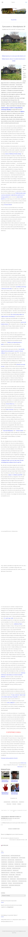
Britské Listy (15, 801)
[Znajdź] (26, 2)
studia (4, 881)
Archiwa (3, 892)
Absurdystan (7, 801)
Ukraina (4, 883)
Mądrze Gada (5, 872)
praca (18, 874)
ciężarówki (14, 857)
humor (10, 864)
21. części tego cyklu (8, 618)
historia (4, 864)
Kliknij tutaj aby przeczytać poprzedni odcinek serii (13, 56)
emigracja (18, 859)
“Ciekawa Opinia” (19, 430)
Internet (17, 864)
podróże (19, 872)
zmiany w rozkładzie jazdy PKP (15, 474)
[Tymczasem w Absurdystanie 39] (13, 41)
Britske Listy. (23, 762)
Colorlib (16, 931)
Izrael (23, 864)
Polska (14, 804)
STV (9, 881)
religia (10, 876)
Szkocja (14, 881)
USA (10, 883)
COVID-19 (22, 857)
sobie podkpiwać (11, 702)
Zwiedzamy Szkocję (14, 885)
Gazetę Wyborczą (10, 403)
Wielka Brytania (18, 883)
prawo (19, 804)
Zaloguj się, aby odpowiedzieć (14, 818)
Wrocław (5, 885)
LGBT (3, 868)
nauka (13, 872)
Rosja (16, 876)
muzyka (15, 870)
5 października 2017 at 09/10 (6, 819)
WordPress (14, 932)
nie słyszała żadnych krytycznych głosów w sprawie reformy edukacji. (12, 351)
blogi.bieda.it (10, 907)
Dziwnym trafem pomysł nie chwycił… (9, 758)
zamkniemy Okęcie (18, 624)
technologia (22, 881)
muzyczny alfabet (7, 870)
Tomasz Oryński (21, 29)
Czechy (4, 859)
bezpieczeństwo (15, 855)
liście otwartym (9, 409)
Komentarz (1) (13, 798)
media (9, 868)
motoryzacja (16, 868)
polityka (9, 804)
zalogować (8, 834)
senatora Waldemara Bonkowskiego (13, 153)
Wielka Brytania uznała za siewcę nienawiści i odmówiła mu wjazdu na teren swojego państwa (13, 195)
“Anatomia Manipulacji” (8, 430)
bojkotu (22, 111)
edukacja (21, 801)
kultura (11, 866)
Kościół (4, 866)
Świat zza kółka (6, 887)
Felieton (13, 19)
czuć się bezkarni (8, 204)
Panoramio (20, 766)
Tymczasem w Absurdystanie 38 (10, 838)
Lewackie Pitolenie (20, 866)
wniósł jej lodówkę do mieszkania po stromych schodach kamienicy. (13, 674)
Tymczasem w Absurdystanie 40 (17, 839)
